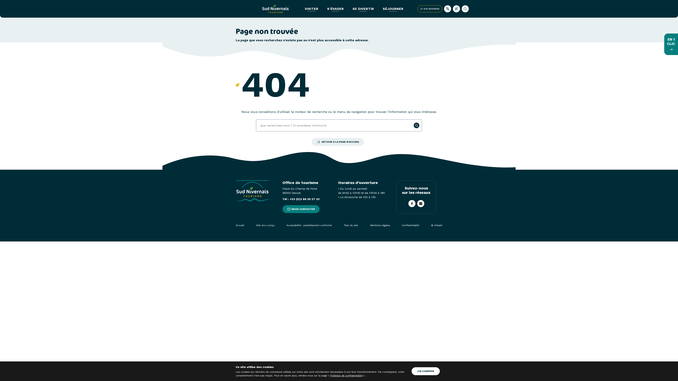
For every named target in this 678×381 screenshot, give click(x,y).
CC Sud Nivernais (429, 9)
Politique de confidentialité (346, 375)
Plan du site (351, 225)
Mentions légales (380, 225)
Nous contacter (303, 209)
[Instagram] (420, 203)
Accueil (240, 225)
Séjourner (393, 9)
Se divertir (363, 9)
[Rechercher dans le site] (465, 8)
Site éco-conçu (265, 225)
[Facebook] (411, 203)
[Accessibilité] (456, 8)
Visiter (311, 9)
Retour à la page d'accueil (340, 141)
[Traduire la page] (447, 8)
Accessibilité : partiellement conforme (309, 225)
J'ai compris (425, 371)
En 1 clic (671, 41)
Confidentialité (410, 225)
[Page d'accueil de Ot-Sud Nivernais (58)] (275, 9)
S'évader (335, 9)
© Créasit (436, 225)
